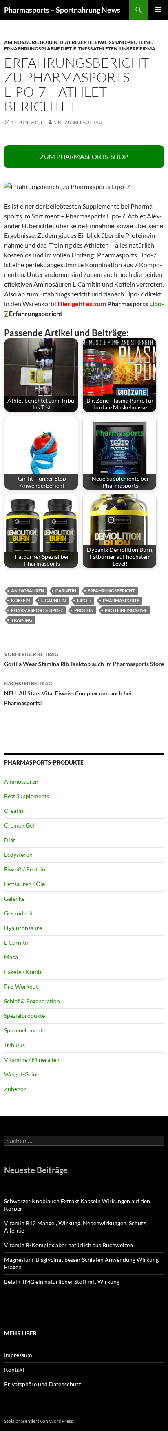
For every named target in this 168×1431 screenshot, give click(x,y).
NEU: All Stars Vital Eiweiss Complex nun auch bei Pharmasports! (67, 693)
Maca (11, 957)
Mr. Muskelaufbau (77, 122)
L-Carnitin (53, 600)
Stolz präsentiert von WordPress (38, 1421)
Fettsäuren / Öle (24, 883)
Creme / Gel (19, 825)
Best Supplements (26, 796)
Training (21, 620)
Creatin (13, 810)
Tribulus (14, 1044)
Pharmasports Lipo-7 (37, 610)
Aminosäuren (27, 590)
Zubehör (15, 1088)
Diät (9, 839)
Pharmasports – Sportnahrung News (62, 9)
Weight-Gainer (23, 1074)
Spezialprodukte (24, 1015)
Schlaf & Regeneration (32, 1001)
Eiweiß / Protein (24, 869)
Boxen (48, 42)
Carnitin (65, 590)
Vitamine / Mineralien (32, 1059)
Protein (83, 610)
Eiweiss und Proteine (123, 42)
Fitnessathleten (95, 49)
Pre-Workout (21, 986)
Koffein (20, 600)
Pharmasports (121, 600)
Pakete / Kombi (23, 971)
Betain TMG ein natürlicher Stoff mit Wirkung (61, 1281)
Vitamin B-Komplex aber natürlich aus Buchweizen (68, 1245)
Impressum (18, 1354)
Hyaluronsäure (23, 927)
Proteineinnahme (126, 610)
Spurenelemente (24, 1030)
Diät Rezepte (76, 42)
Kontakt (14, 1369)
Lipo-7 (84, 600)
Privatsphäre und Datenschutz (42, 1384)
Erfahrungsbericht (111, 590)
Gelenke (14, 898)
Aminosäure (21, 42)
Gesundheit (18, 913)
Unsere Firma (137, 49)
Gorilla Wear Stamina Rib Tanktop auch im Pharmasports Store (84, 659)
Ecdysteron (18, 854)
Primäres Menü (158, 10)
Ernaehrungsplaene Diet (37, 49)
